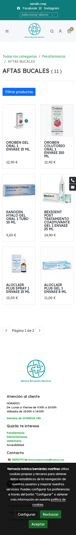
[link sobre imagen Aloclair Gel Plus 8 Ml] (57, 263)
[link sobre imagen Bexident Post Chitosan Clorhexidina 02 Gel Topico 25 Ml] (57, 190)
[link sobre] (38, 374)
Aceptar (38, 524)
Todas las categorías (20, 56)
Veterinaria (14, 441)
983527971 (19, 459)
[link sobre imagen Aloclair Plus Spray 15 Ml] (19, 263)
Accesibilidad (15, 445)
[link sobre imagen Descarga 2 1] (57, 121)
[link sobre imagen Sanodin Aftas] (19, 190)
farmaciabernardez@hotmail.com (46, 459)
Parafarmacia (53, 56)
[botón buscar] (52, 31)
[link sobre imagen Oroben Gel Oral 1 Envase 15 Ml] (19, 121)
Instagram (51, 8)
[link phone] (72, 180)
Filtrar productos (19, 92)
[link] (34, 31)
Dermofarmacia (17, 437)
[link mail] (72, 187)
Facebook (29, 8)
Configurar (26, 514)
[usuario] (60, 31)
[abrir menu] (7, 31)
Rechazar (50, 514)
